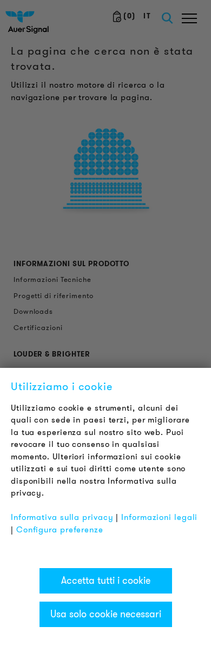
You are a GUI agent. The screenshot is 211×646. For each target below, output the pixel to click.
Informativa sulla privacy (62, 517)
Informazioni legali (159, 517)
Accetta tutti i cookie (105, 581)
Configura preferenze (59, 530)
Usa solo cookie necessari (105, 614)
